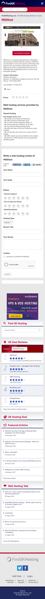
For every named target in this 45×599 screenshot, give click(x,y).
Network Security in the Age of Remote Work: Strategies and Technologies (21, 432)
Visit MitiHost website (22, 53)
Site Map (10, 582)
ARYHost (13, 355)
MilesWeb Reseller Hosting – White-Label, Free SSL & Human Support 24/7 (23, 503)
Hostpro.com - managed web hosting (25, 366)
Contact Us (32, 580)
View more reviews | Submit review (14, 409)
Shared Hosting (18, 349)
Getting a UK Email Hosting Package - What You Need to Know (22, 442)
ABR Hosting (15, 377)
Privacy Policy (33, 582)
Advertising (9, 580)
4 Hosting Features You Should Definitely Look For (23, 461)
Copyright (21, 582)
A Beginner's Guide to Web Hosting (17, 469)
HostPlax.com (15, 388)
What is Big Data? (11, 452)
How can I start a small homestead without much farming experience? (22, 493)
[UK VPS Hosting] (22, 306)
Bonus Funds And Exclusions (15, 522)
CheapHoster (15, 398)
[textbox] (22, 330)
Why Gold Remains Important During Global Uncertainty (20, 531)
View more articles (9, 478)
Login (30, 576)
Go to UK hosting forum (11, 541)
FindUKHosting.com (9, 16)
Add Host (16, 576)
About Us (21, 580)
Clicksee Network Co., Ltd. (23, 593)
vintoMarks (9, 513)
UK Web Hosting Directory (27, 16)
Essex (40, 16)
